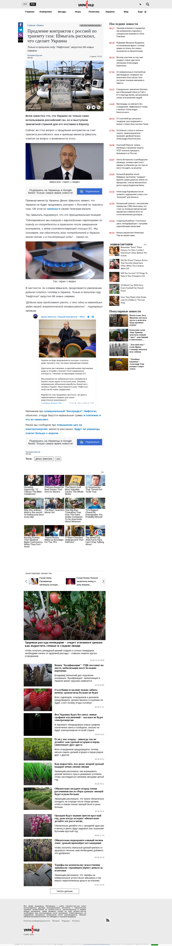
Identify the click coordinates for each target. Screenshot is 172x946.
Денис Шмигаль (44, 459)
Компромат (46, 11)
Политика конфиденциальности (37, 921)
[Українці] (86, 4)
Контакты (76, 921)
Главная (29, 11)
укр (25, 4)
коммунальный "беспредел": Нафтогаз (70, 411)
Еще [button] (140, 11)
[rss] (140, 4)
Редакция (66, 921)
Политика (94, 11)
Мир (126, 11)
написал (52, 208)
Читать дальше (65, 891)
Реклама (55, 921)
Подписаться (92, 191)
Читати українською (90, 26)
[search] (147, 4)
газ (58, 459)
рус (33, 4)
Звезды (62, 11)
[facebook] (20, 24)
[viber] (20, 34)
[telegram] (20, 29)
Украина (110, 11)
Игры (78, 11)
